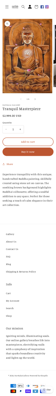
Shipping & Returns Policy (21, 271)
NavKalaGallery (21, 375)
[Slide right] (35, 99)
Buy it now (28, 151)
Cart (8, 293)
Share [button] (10, 164)
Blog (8, 264)
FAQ (8, 256)
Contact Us (12, 249)
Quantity (7, 122)
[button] (7, 7)
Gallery (10, 234)
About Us (11, 241)
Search (10, 308)
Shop (9, 315)
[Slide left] (21, 99)
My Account (12, 300)
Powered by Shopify (39, 375)
